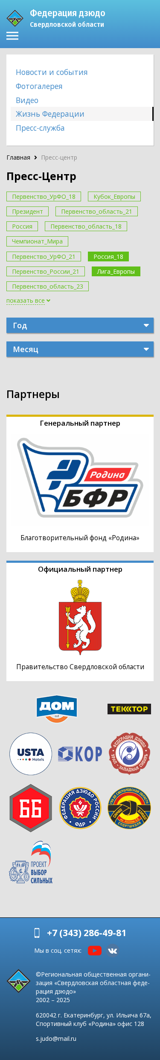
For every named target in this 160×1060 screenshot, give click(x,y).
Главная (18, 157)
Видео (27, 100)
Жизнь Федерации (50, 114)
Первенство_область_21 (96, 211)
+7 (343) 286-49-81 (86, 933)
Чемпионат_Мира (37, 241)
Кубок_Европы (114, 196)
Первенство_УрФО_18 (44, 196)
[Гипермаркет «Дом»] (56, 709)
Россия (22, 226)
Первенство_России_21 (45, 271)
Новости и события (52, 72)
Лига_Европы (116, 271)
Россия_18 (108, 256)
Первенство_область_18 (86, 226)
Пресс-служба (40, 128)
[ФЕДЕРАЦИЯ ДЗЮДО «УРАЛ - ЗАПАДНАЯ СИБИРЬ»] (129, 754)
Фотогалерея (39, 86)
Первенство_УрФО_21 (44, 256)
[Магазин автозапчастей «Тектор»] (129, 709)
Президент (27, 211)
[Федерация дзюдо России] (80, 808)
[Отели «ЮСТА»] (30, 754)
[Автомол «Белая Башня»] (30, 808)
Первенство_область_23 (47, 286)
